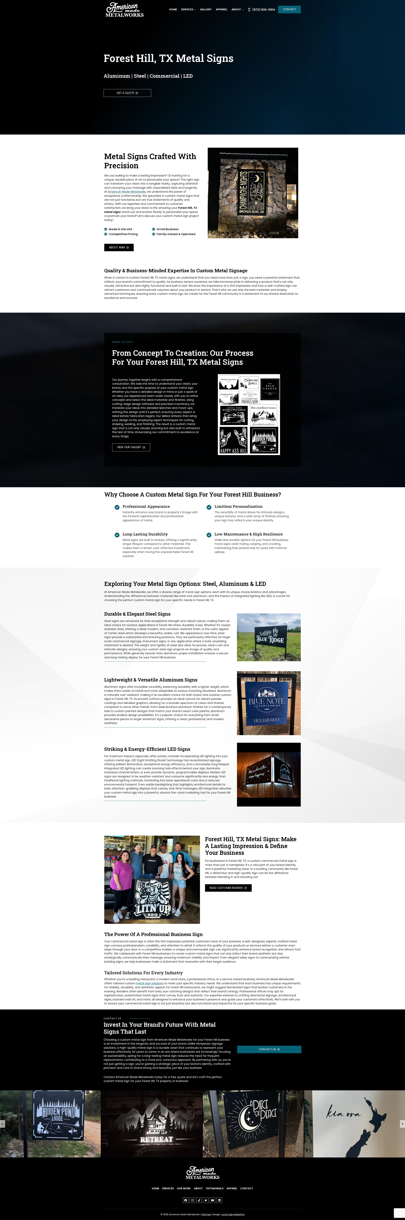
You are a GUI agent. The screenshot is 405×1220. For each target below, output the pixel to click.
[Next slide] (402, 1124)
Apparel (221, 9)
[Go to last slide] (2, 1124)
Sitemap (206, 1214)
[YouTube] (212, 1200)
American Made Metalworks (127, 192)
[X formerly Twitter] (206, 1200)
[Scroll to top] (397, 1207)
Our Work (184, 1188)
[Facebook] (185, 1200)
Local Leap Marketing (232, 1214)
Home (173, 9)
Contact (289, 9)
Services (168, 1188)
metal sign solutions (150, 983)
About (198, 1188)
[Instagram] (192, 1200)
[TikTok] (199, 1200)
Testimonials (215, 1188)
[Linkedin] (219, 1200)
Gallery (206, 9)
